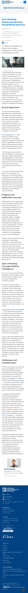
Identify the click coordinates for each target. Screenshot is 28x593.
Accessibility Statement (8, 558)
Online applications (8, 134)
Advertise (5, 547)
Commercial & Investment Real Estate (12, 35)
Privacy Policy (6, 555)
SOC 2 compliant (7, 415)
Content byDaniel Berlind (10, 475)
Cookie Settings (7, 562)
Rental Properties (6, 37)
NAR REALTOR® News (14, 8)
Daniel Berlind (7, 40)
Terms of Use (6, 560)
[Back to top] (23, 590)
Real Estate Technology (10, 32)
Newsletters (6, 543)
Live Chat (7, 499)
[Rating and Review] (8, 531)
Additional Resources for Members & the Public (12, 553)
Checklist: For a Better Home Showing (12, 569)
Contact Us (7, 494)
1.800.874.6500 (8, 496)
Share (6, 42)
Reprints (5, 550)
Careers (5, 545)
